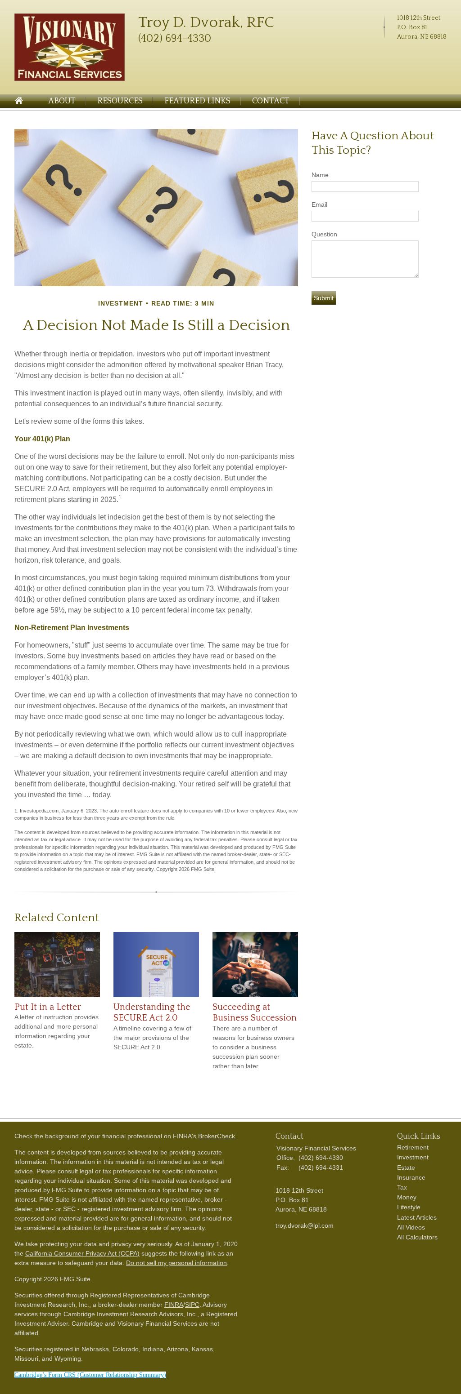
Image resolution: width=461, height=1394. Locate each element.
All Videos (411, 1227)
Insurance (411, 1177)
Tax (402, 1187)
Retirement (413, 1147)
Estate (406, 1167)
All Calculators (417, 1237)
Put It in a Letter (47, 1007)
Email (319, 204)
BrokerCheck (216, 1136)
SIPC (192, 1304)
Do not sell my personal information (176, 1262)
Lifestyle (408, 1207)
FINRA (173, 1304)
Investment (413, 1157)
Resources (120, 101)
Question (324, 234)
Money (406, 1197)
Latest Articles (417, 1217)
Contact (270, 101)
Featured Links (197, 101)
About (62, 101)
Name (320, 174)
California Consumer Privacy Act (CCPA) (82, 1253)
